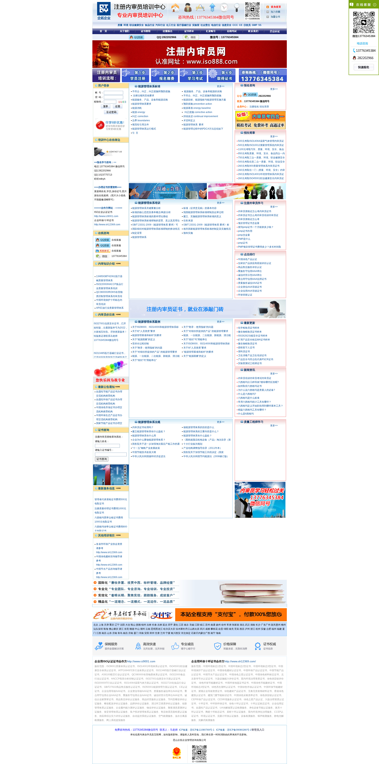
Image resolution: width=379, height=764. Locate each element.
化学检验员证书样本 (248, 327)
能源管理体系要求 (141, 103)
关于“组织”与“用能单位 (195, 339)
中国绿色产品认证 (247, 259)
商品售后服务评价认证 (250, 267)
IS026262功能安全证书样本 (252, 335)
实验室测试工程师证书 (250, 363)
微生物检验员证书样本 (250, 331)
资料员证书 (244, 351)
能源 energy (138, 112)
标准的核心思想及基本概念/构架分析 (151, 212)
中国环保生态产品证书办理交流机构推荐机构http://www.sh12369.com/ (109, 412)
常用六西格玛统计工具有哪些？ (254, 401)
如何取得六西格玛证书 (250, 386)
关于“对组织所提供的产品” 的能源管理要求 (205, 331)
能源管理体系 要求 (193, 124)
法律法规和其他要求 (143, 95)
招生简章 (264, 106)
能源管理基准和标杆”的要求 (146, 335)
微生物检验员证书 (247, 343)
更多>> (220, 86)
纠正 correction (140, 116)
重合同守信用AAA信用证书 (252, 279)
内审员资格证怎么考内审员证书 (254, 211)
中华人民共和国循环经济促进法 (148, 456)
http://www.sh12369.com (107, 224)
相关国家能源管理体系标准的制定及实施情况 (207, 228)
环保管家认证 (245, 294)
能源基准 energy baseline (197, 108)
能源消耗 (137, 108)
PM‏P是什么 (244, 239)
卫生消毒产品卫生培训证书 (252, 355)
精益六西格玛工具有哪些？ (252, 409)
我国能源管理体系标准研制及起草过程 (203, 212)
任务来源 (188, 220)
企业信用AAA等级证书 (250, 290)
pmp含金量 (244, 235)
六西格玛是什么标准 (248, 398)
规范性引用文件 (140, 124)
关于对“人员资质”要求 (143, 331)
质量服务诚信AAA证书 (250, 283)
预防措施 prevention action (197, 103)
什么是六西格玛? (247, 394)
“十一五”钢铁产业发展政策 (146, 448)
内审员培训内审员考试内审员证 (254, 378)
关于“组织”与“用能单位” (144, 360)
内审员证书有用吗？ (143, 427)
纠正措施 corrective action (197, 112)
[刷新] (122, 102)
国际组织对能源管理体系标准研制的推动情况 (156, 228)
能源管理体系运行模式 (144, 128)
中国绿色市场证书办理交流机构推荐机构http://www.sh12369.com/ (109, 404)
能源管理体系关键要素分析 (146, 208)
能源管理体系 (139, 237)
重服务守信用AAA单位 (250, 271)
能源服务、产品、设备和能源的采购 (202, 91)
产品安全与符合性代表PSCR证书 (255, 359)
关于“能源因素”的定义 (143, 339)
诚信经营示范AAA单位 (250, 275)
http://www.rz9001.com (106, 216)
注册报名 (254, 106)
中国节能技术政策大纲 (144, 452)
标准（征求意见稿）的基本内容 (200, 208)
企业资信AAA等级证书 (250, 287)
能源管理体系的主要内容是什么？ (201, 431)
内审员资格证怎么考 (248, 219)
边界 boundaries (141, 120)
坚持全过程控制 (140, 343)
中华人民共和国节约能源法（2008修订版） (206, 456)
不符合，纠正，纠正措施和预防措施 (151, 91)
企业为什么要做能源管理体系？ (148, 439)
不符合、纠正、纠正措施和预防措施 (202, 95)
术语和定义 (189, 120)
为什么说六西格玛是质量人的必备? (256, 390)
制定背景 (137, 233)
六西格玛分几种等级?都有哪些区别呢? (258, 382)
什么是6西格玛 (246, 413)
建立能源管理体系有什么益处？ (148, 431)
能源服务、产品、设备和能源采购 (150, 99)
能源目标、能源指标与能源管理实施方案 (204, 99)
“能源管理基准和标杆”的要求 (198, 352)
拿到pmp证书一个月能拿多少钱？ (256, 227)
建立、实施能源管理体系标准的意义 (202, 216)
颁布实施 (188, 233)
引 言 (135, 133)
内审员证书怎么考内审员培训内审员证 (258, 215)
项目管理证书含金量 (248, 223)
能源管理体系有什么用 (144, 435)
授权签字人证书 (246, 347)
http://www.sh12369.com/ (240, 661)
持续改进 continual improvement (200, 116)
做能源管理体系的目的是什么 (198, 427)
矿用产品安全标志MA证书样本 (254, 339)
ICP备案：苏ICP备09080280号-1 (233, 729)
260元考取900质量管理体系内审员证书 (259, 165)
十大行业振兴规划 (192, 444)
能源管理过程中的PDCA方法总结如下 (203, 128)
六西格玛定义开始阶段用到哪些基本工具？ (260, 405)
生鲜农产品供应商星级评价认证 (254, 263)
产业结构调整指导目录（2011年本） (202, 448)
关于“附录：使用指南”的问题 (198, 327)
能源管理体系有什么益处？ (197, 435)
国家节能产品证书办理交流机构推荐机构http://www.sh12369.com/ (109, 420)
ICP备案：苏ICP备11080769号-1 (196, 729)
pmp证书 (243, 243)
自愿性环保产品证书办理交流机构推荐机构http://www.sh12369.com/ (109, 396)
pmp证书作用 (245, 231)
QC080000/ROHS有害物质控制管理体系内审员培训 (109, 289)
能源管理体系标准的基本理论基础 (150, 216)
